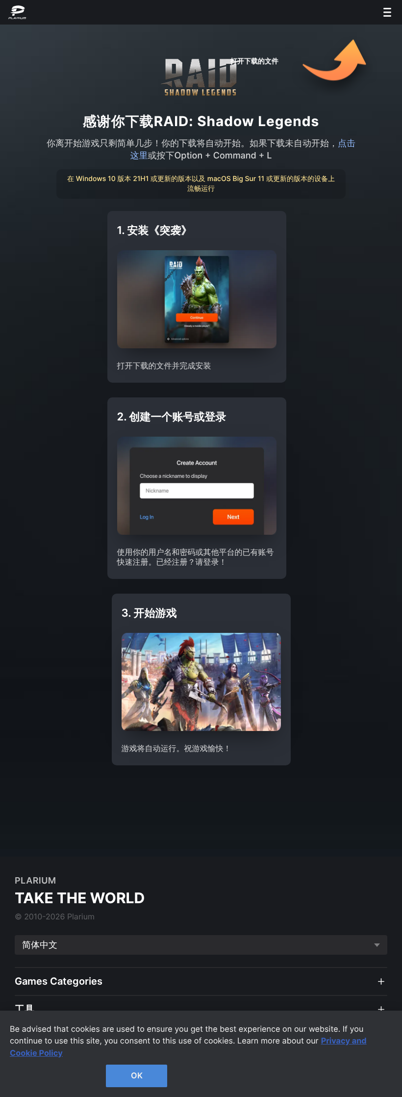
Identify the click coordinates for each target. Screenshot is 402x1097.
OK (137, 1075)
